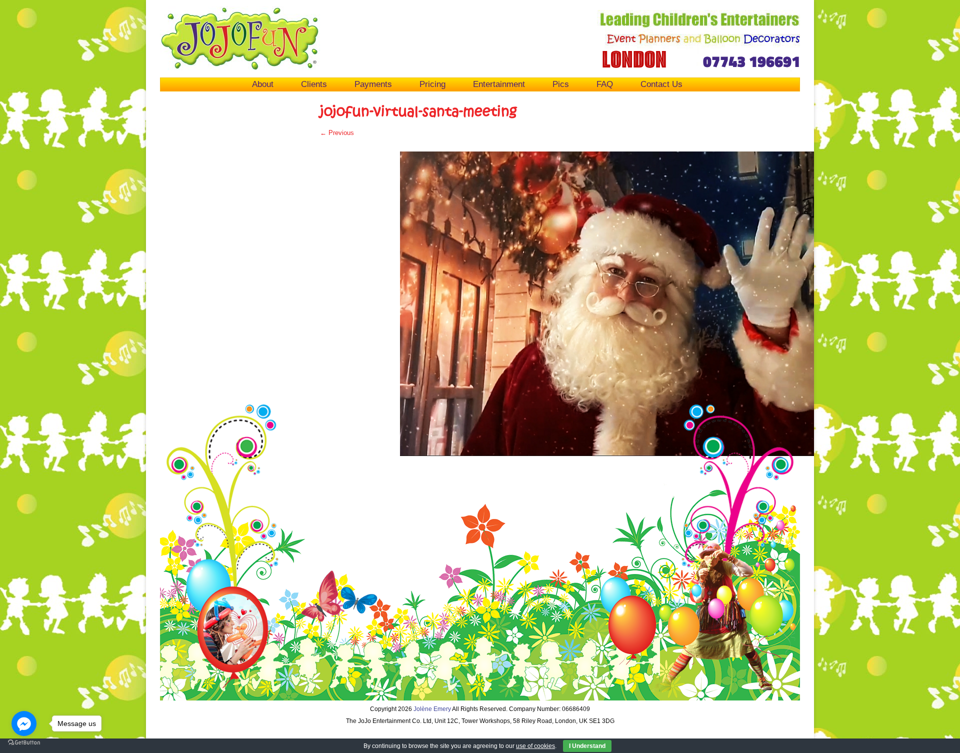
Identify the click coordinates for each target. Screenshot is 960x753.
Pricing (433, 84)
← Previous (337, 132)
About (263, 84)
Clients (314, 84)
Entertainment (499, 84)
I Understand (587, 746)
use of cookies (535, 746)
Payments (373, 84)
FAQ (604, 84)
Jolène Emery (432, 709)
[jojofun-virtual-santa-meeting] (640, 304)
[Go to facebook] (24, 723)
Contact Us (661, 84)
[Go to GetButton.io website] (24, 743)
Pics (560, 84)
